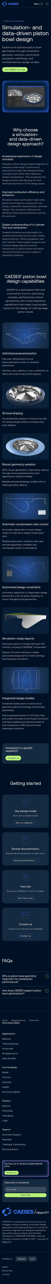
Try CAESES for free (15, 70)
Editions (6, 1106)
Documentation (10, 1149)
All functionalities (11, 1092)
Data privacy (7, 1271)
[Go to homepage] (10, 4)
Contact (5, 1274)
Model (5, 1072)
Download (7, 1110)
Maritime (6, 1039)
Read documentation (24, 860)
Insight (5, 1087)
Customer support (11, 1134)
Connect (6, 1077)
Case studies (9, 1058)
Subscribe (25, 1195)
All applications (10, 1053)
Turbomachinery (10, 1043)
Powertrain (7, 1048)
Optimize (6, 1082)
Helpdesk (7, 1139)
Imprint (5, 1267)
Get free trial (25, 898)
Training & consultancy (14, 1144)
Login (5, 1120)
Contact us (13, 758)
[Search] (47, 4)
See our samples (24, 823)
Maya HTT (6, 1242)
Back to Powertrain (14, 21)
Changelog (7, 1115)
